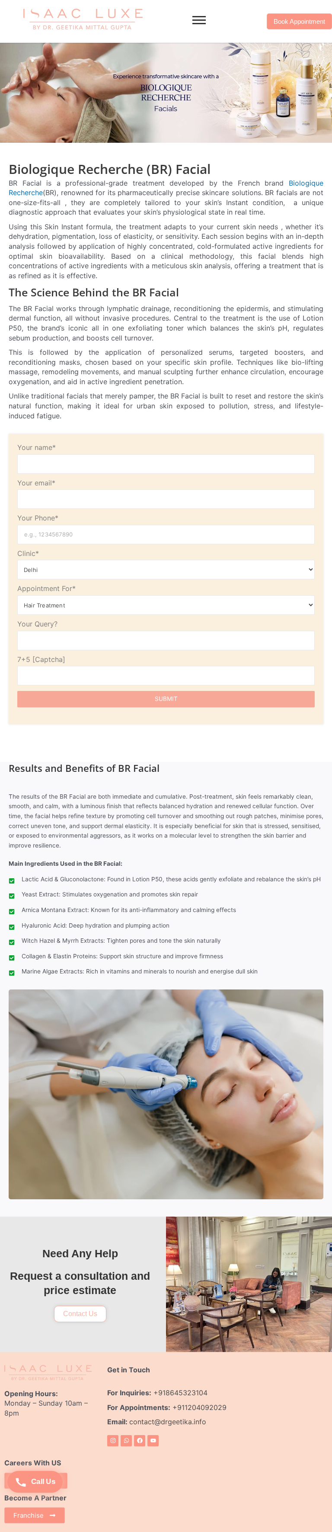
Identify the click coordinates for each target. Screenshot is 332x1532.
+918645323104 (180, 1392)
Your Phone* (37, 518)
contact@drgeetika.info (168, 1421)
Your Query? (37, 624)
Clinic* (28, 553)
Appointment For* (46, 588)
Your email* (36, 483)
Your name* (36, 447)
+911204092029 (198, 1407)
